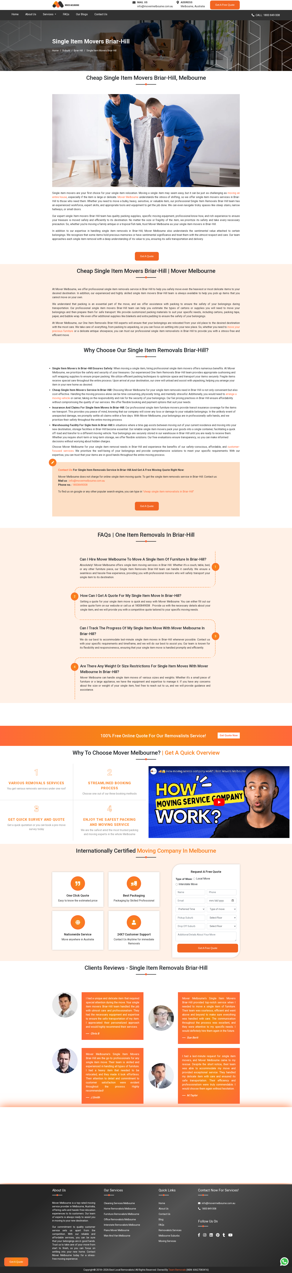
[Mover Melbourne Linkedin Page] (211, 1235)
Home (15, 14)
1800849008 (80, 484)
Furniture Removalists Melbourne (121, 1214)
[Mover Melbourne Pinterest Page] (218, 1235)
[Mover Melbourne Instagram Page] (204, 1235)
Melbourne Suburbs (169, 1235)
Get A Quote (147, 256)
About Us (30, 14)
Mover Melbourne (127, 197)
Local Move (203, 878)
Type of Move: (184, 879)
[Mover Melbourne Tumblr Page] (224, 1235)
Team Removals (177, 1269)
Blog (161, 1219)
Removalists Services (170, 1230)
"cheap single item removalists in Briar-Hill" (168, 491)
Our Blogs (82, 14)
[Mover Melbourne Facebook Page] (199, 1235)
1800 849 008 (209, 1208)
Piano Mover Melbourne (116, 1230)
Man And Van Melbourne (117, 1235)
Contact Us (100, 14)
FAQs (66, 14)
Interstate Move (188, 884)
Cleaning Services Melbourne (119, 1203)
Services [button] (48, 14)
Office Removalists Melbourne (120, 1219)
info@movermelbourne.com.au (155, 6)
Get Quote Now (229, 735)
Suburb (66, 50)
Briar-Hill (78, 50)
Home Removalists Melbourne (120, 1208)
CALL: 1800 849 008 (268, 15)
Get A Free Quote (225, 4)
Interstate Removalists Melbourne (122, 1224)
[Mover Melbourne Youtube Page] (230, 1235)
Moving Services (167, 1241)
